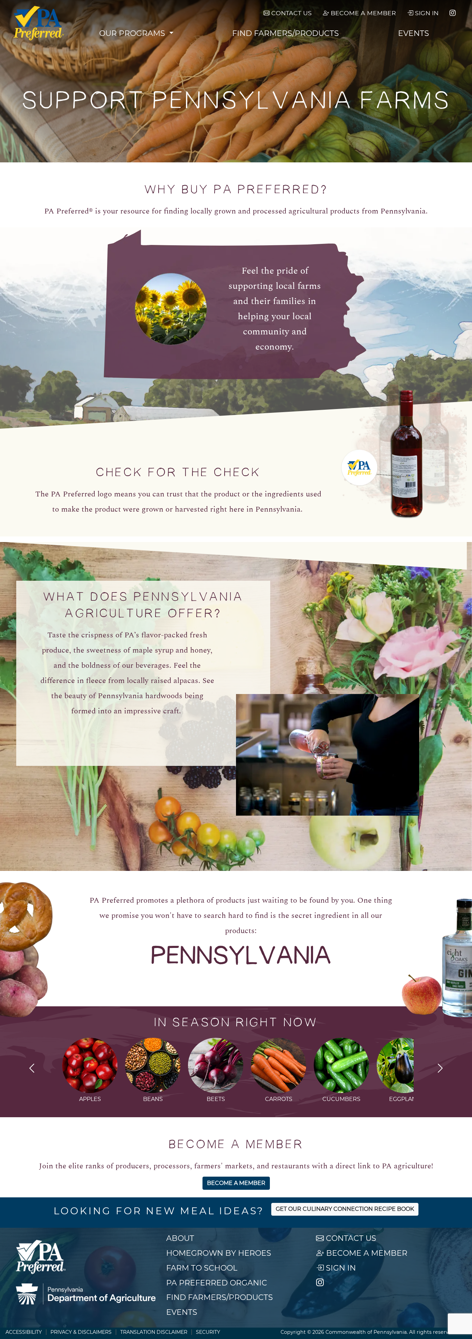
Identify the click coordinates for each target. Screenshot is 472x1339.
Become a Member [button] (236, 1183)
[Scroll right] (440, 1069)
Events (413, 33)
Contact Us (291, 13)
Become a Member (362, 13)
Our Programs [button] (133, 33)
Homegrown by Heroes (218, 1253)
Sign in (425, 13)
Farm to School (201, 1268)
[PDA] (85, 1294)
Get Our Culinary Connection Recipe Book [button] (345, 1209)
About (180, 1238)
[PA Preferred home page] (38, 23)
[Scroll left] (32, 1069)
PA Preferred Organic (216, 1283)
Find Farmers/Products (285, 33)
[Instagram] (453, 13)
